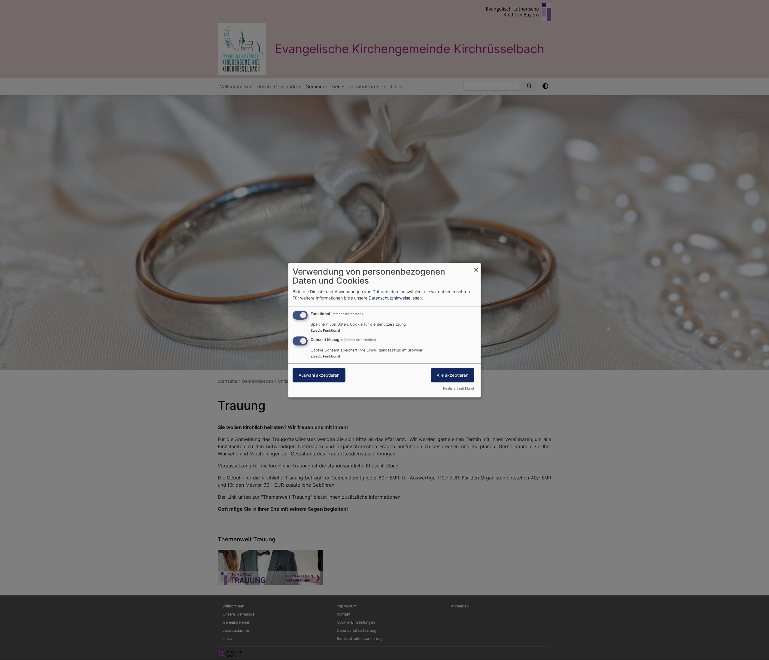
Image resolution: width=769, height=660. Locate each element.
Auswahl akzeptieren (319, 375)
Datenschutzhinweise (389, 297)
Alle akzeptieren (452, 375)
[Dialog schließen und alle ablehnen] (476, 266)
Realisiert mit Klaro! (458, 388)
